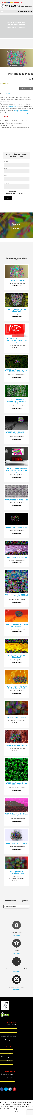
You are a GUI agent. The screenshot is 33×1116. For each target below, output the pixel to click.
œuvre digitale (12, 106)
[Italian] (14, 2)
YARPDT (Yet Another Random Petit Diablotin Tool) (16, 371)
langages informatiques (21, 110)
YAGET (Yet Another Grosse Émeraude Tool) (16, 784)
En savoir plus (16, 1022)
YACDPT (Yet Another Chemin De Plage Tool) (16, 625)
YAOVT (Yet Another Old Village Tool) (16, 310)
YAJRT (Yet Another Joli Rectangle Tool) (16, 961)
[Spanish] (11, 2)
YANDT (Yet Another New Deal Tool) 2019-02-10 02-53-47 (16, 340)
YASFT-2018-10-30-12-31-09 (16, 745)
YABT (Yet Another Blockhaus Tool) (16, 815)
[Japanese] (2, 2)
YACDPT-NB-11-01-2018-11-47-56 (16, 433)
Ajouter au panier (26, 88)
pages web (29, 113)
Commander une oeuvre (16, 1074)
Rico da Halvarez (8, 94)
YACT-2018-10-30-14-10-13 (16, 280)
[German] (16, 2)
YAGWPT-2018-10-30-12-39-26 (16, 500)
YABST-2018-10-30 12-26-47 (16, 528)
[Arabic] (7, 2)
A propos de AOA (11, 1111)
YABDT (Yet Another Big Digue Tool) (16, 656)
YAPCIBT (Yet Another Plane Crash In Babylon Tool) (16, 687)
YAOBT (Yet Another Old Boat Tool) (16, 596)
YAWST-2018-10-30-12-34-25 (16, 844)
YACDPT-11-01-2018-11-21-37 (17, 905)
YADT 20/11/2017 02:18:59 (16, 717)
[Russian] (9, 2)
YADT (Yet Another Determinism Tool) (16, 872)
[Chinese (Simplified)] (5, 2)
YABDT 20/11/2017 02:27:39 (16, 557)
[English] (18, 2)
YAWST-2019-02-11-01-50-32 (16, 933)
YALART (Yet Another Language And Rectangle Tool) (16, 401)
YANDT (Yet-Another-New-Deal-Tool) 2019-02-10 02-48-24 (16, 470)
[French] (21, 2)
